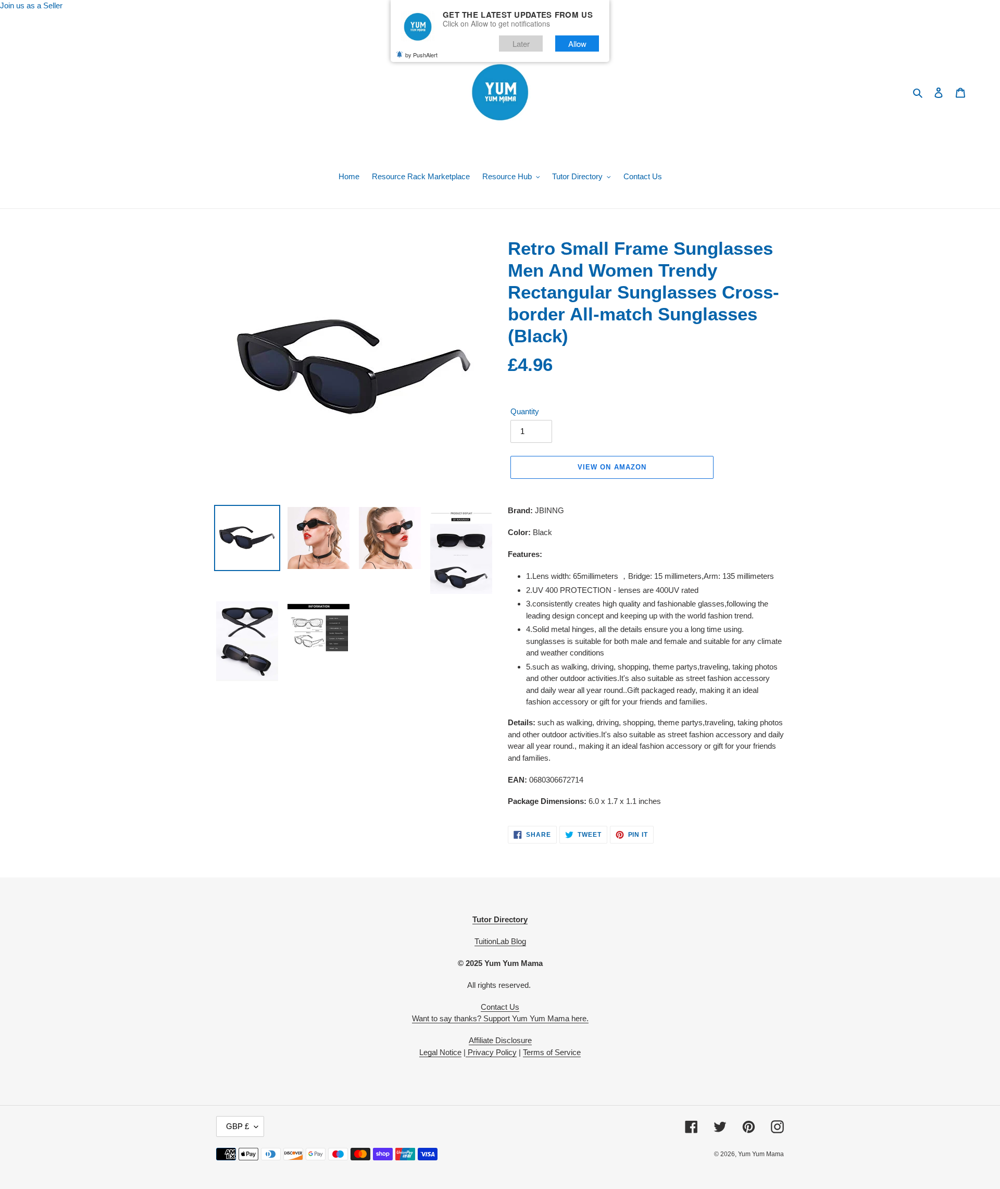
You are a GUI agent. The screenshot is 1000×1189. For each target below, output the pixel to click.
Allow (577, 43)
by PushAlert (421, 55)
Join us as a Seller (31, 5)
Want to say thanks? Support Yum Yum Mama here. (500, 1018)
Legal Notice (440, 1052)
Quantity (524, 411)
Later (521, 43)
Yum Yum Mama (761, 1154)
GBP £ (237, 1126)
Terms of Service (552, 1052)
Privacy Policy (491, 1052)
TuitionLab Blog (500, 941)
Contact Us (500, 1006)
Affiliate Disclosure (500, 1040)
